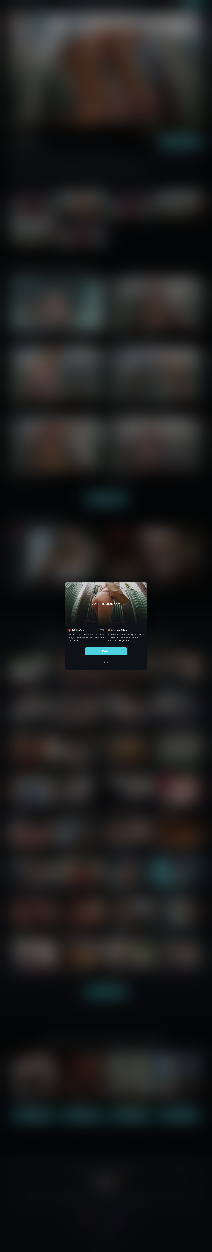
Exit (106, 662)
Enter (106, 651)
